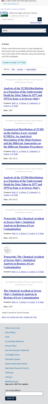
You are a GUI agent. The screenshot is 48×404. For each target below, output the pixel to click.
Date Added (31, 69)
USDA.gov (9, 373)
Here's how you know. (10, 4)
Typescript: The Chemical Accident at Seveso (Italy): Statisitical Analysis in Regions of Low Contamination (24, 262)
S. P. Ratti (14, 106)
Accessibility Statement (14, 341)
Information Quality (12, 359)
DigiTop (22, 9)
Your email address (12, 390)
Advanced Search (36, 22)
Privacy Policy (10, 346)
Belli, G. (15, 103)
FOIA (7, 337)
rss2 (35, 317)
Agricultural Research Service (17, 368)
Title (13, 69)
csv (8, 317)
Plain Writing (10, 332)
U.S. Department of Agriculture (19, 16)
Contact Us (15, 9)
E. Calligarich (32, 103)
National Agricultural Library (23, 12)
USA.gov (8, 377)
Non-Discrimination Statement (17, 350)
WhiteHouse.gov (11, 381)
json (21, 317)
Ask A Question (5, 9)
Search (40, 19)
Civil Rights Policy (12, 355)
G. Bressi (22, 103)
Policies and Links (12, 328)
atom (4, 317)
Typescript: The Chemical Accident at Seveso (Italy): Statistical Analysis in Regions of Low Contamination (24, 223)
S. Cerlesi (31, 233)
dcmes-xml (14, 317)
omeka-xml (28, 317)
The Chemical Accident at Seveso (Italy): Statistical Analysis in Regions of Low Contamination (22, 294)
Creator (20, 69)
